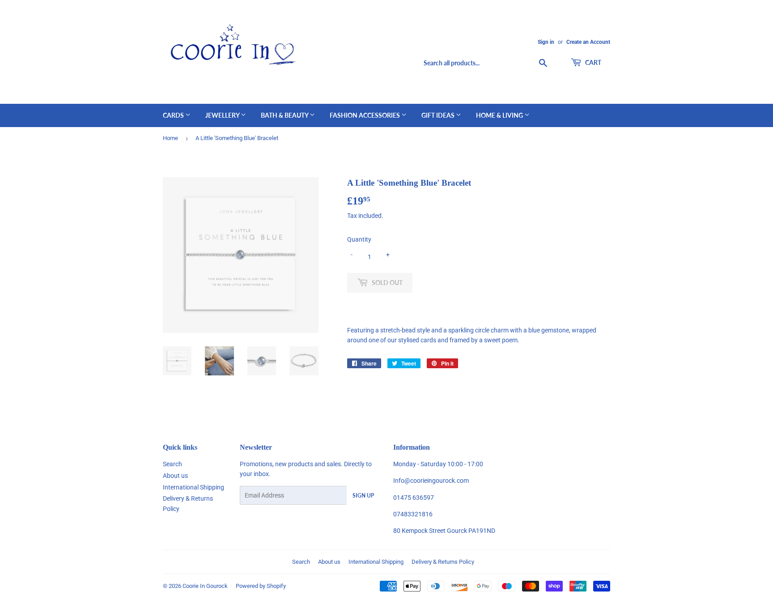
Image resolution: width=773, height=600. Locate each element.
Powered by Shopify (261, 586)
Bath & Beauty (285, 115)
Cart (592, 62)
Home (170, 138)
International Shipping (193, 487)
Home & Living (500, 115)
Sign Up (363, 495)
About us (175, 475)
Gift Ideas (438, 115)
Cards (174, 115)
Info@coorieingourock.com (431, 480)
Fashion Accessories (365, 115)
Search (172, 464)
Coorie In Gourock (205, 586)
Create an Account (588, 42)
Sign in (546, 42)
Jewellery (223, 115)
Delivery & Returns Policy (443, 561)
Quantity (359, 239)
